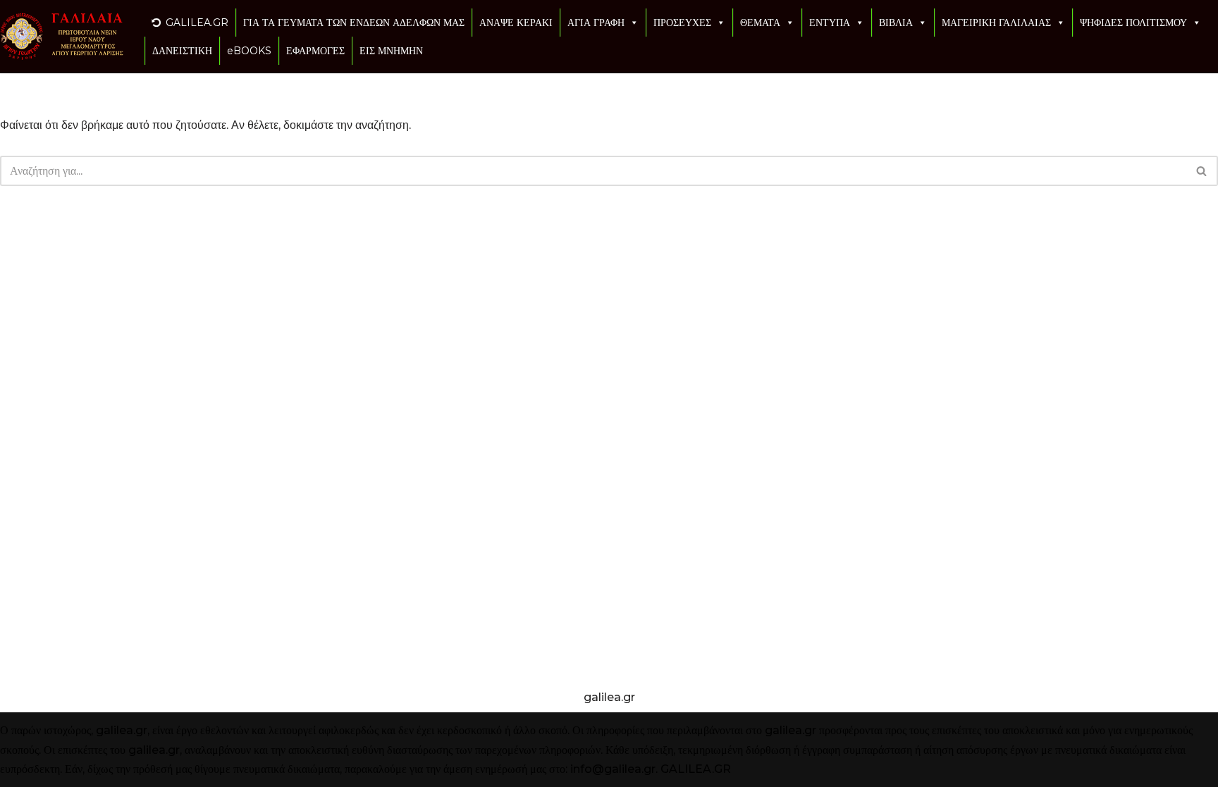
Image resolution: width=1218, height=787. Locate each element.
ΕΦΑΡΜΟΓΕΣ (315, 50)
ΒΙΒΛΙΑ (896, 22)
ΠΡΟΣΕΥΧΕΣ (682, 22)
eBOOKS (249, 50)
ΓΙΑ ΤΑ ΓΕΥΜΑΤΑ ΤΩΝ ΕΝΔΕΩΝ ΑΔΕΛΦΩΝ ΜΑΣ (354, 22)
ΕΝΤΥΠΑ (829, 22)
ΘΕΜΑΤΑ (760, 22)
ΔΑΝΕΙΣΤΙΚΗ (182, 50)
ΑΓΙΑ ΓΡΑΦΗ (596, 22)
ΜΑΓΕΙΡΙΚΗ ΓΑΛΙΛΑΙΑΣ (996, 22)
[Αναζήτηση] (1202, 171)
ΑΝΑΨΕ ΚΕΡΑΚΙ (516, 22)
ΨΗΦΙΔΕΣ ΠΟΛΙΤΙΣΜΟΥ (1133, 22)
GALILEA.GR (197, 22)
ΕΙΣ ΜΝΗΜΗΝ (391, 50)
